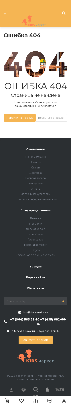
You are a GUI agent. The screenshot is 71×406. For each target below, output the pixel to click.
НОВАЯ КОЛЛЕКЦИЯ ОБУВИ (35, 255)
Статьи (35, 167)
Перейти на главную (19, 117)
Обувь (35, 250)
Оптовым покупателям (35, 194)
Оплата (35, 188)
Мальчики (35, 223)
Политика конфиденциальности (36, 199)
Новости (35, 162)
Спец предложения (36, 210)
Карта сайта (35, 277)
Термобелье (35, 234)
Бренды (35, 266)
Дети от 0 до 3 (35, 229)
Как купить (35, 183)
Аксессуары (35, 239)
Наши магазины (35, 157)
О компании (35, 149)
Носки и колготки (35, 244)
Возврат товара (35, 178)
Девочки (35, 218)
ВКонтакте (35, 288)
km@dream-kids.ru (35, 312)
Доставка (35, 172)
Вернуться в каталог (51, 117)
